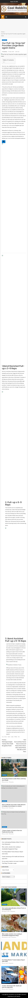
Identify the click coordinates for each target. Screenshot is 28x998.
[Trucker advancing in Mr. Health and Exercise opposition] (14, 975)
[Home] (3, 17)
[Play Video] (3, 141)
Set (18, 736)
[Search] (26, 16)
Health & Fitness (6, 982)
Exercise (4, 40)
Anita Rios (5, 51)
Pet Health (5, 956)
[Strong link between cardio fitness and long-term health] (14, 768)
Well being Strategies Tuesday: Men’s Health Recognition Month (7, 742)
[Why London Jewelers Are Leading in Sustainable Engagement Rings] (14, 923)
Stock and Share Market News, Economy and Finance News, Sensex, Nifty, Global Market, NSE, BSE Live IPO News (20, 745)
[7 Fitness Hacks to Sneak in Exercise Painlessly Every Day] (14, 820)
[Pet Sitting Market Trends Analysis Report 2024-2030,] (14, 949)
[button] (6, 17)
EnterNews (10, 996)
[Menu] (6, 17)
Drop (5, 736)
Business (4, 904)
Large (12, 736)
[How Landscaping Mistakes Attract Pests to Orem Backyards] (14, 897)
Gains (9, 736)
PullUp (15, 736)
